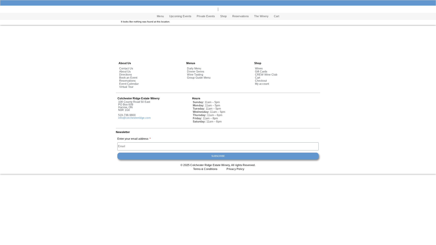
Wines (259, 68)
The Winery (261, 16)
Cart (276, 16)
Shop (223, 16)
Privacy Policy (235, 169)
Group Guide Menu (199, 77)
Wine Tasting (195, 74)
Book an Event (128, 77)
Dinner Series (195, 71)
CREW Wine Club (266, 74)
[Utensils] (181, 3)
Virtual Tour (126, 86)
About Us (125, 71)
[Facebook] (240, 3)
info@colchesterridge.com (134, 117)
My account (262, 83)
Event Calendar (129, 83)
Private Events (206, 16)
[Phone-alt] (196, 3)
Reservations (240, 16)
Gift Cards (261, 71)
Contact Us (126, 68)
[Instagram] (254, 3)
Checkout (261, 80)
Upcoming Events (180, 16)
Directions (125, 74)
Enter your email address (133, 138)
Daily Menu (194, 68)
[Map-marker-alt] (225, 3)
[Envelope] (210, 3)
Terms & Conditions (205, 169)
